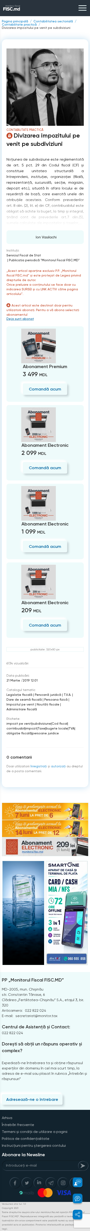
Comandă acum (45, 389)
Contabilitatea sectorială (53, 21)
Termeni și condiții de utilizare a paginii (34, 1131)
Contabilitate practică (19, 24)
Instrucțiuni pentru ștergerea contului (34, 1145)
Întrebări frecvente (18, 1125)
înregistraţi (38, 766)
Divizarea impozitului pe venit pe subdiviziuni (36, 27)
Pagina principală (15, 21)
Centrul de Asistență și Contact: (36, 1027)
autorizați (58, 766)
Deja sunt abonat (20, 319)
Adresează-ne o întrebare (32, 1099)
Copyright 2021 (10, 1208)
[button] (74, 1182)
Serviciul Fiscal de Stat (23, 255)
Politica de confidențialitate (25, 1138)
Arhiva (7, 1118)
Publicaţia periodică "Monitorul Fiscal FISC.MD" (44, 260)
